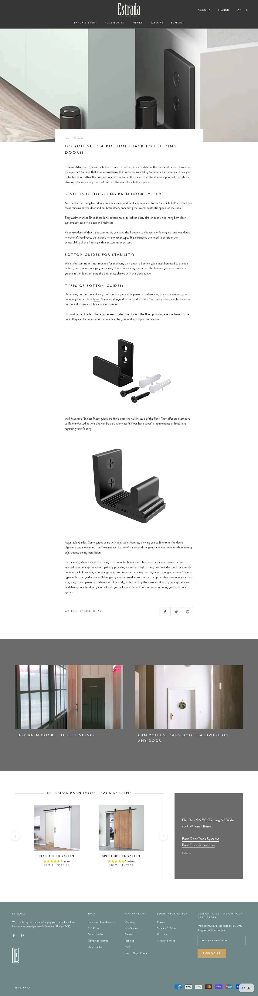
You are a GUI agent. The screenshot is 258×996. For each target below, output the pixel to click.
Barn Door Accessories (198, 845)
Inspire (137, 23)
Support (177, 23)
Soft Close (93, 928)
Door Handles (95, 934)
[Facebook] (13, 934)
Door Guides (95, 947)
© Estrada (22, 988)
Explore (157, 23)
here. (96, 299)
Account (205, 10)
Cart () (242, 10)
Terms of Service (166, 940)
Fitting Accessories (98, 940)
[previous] (15, 836)
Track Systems (85, 23)
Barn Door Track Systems (200, 838)
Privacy (161, 922)
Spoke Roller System (121, 856)
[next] (163, 836)
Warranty (162, 934)
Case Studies (131, 928)
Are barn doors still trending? (57, 735)
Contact (128, 934)
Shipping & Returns (167, 928)
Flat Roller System (56, 856)
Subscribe (212, 953)
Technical (129, 940)
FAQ (127, 947)
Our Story (130, 922)
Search (223, 10)
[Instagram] (22, 934)
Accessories (114, 23)
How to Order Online (136, 953)
